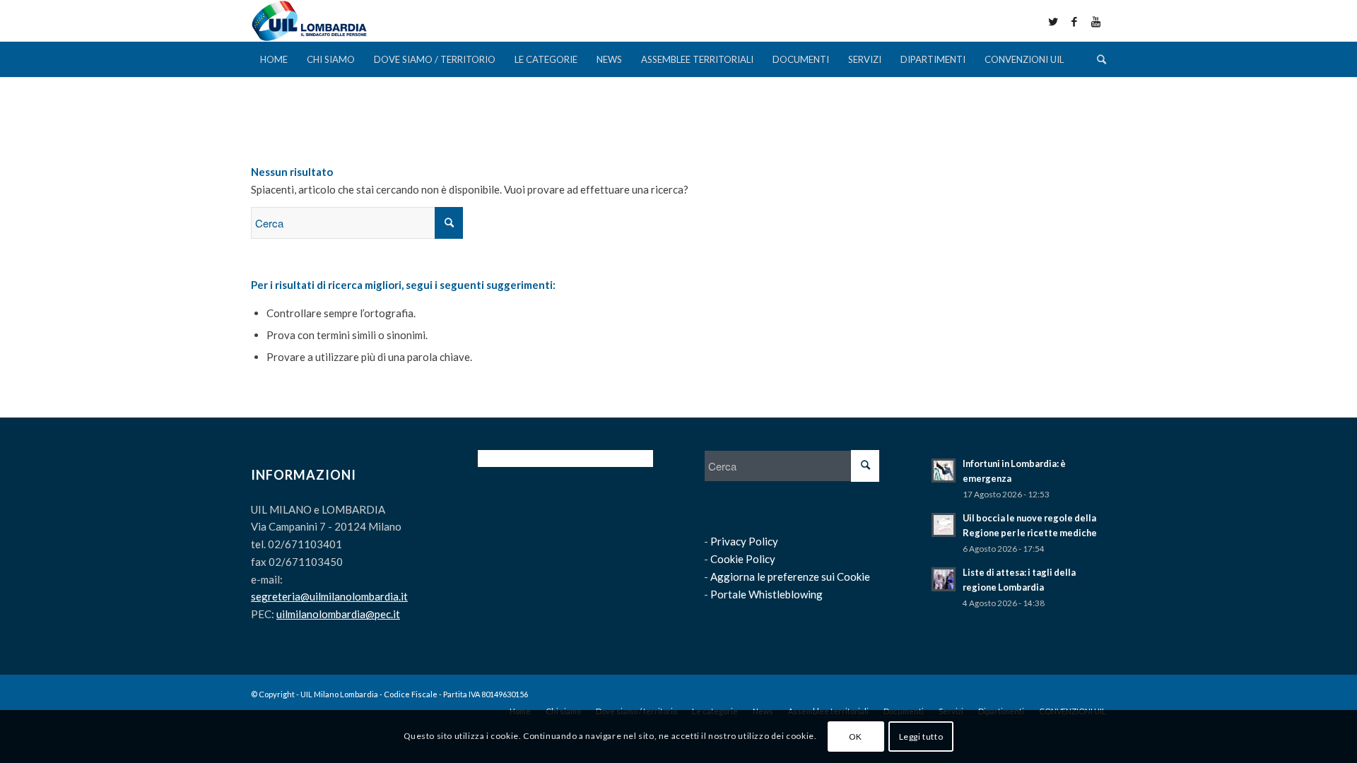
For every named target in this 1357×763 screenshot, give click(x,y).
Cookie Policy (742, 558)
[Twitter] (1053, 21)
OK (855, 736)
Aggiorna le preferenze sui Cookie (790, 576)
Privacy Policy (744, 541)
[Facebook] (1074, 21)
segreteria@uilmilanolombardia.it (329, 596)
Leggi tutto (921, 736)
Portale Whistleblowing (766, 594)
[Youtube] (1095, 21)
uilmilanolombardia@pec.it (338, 614)
